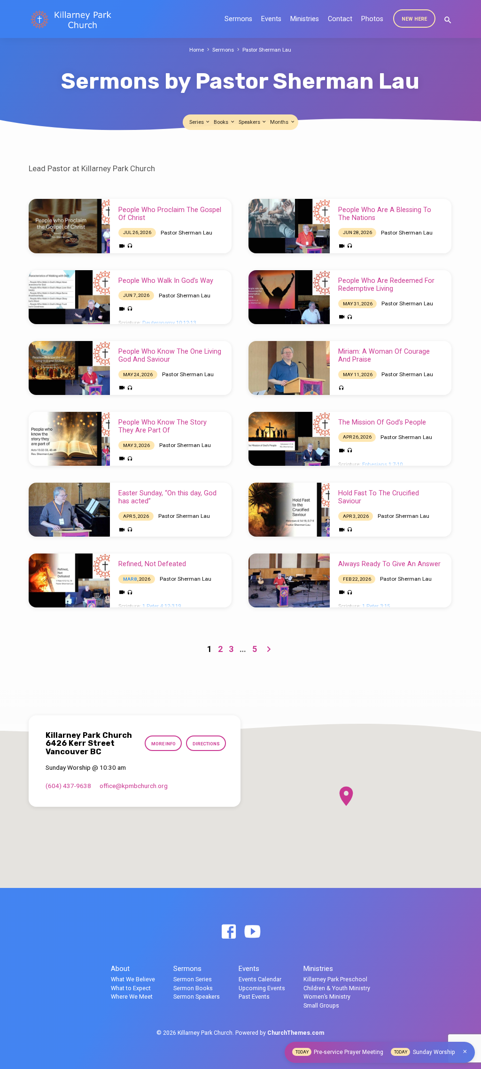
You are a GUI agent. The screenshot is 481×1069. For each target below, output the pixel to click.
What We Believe (133, 979)
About (120, 968)
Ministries (304, 19)
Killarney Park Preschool (335, 979)
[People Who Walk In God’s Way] (69, 297)
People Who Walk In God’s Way (165, 281)
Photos (372, 19)
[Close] (465, 1051)
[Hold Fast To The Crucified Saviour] (289, 510)
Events (271, 19)
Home (196, 50)
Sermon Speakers (196, 996)
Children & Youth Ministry (336, 988)
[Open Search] (447, 20)
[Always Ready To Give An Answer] (289, 580)
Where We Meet (132, 996)
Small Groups (321, 1005)
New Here (414, 19)
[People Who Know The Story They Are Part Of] (69, 439)
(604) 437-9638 (68, 785)
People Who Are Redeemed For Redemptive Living (386, 285)
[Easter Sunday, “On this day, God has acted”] (69, 510)
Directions (206, 743)
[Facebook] (228, 932)
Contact (340, 19)
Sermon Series (192, 979)
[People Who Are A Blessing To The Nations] (289, 226)
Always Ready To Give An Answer (389, 564)
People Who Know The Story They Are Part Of (162, 426)
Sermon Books (193, 988)
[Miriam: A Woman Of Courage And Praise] (289, 368)
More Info (163, 743)
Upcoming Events (262, 988)
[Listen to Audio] (130, 246)
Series (197, 122)
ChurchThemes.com (295, 1033)
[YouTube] (252, 932)
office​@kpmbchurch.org (134, 785)
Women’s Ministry (326, 996)
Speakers (250, 122)
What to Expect (131, 988)
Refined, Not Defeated (152, 564)
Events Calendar (260, 979)
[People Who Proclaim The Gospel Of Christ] (69, 226)
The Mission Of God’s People (382, 422)
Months (280, 122)
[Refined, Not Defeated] (69, 580)
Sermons (238, 19)
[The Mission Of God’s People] (289, 439)
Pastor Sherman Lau (266, 50)
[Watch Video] (121, 246)
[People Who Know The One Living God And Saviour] (69, 368)
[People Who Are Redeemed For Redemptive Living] (289, 297)
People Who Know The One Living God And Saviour (169, 356)
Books (222, 122)
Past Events (254, 996)
